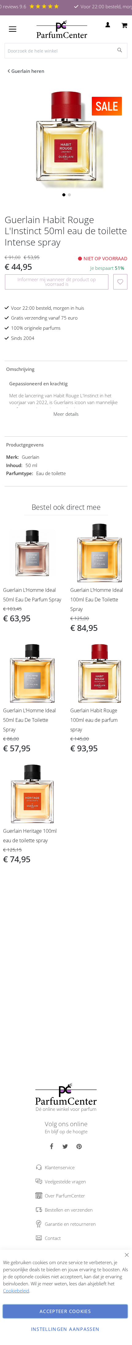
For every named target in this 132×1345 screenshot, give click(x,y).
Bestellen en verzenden (69, 1210)
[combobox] (66, 50)
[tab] (66, 369)
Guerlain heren (27, 71)
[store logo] (62, 29)
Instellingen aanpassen (65, 1329)
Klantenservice (60, 1167)
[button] (63, 194)
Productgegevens (25, 445)
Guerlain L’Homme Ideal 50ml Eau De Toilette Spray (29, 720)
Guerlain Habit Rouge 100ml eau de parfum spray (94, 720)
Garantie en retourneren (70, 1224)
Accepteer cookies (65, 1311)
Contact (53, 1238)
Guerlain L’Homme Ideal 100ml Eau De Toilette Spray (96, 599)
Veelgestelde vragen (65, 1181)
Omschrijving (20, 369)
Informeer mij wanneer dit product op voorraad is (56, 281)
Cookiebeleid (16, 1291)
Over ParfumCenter (65, 1196)
